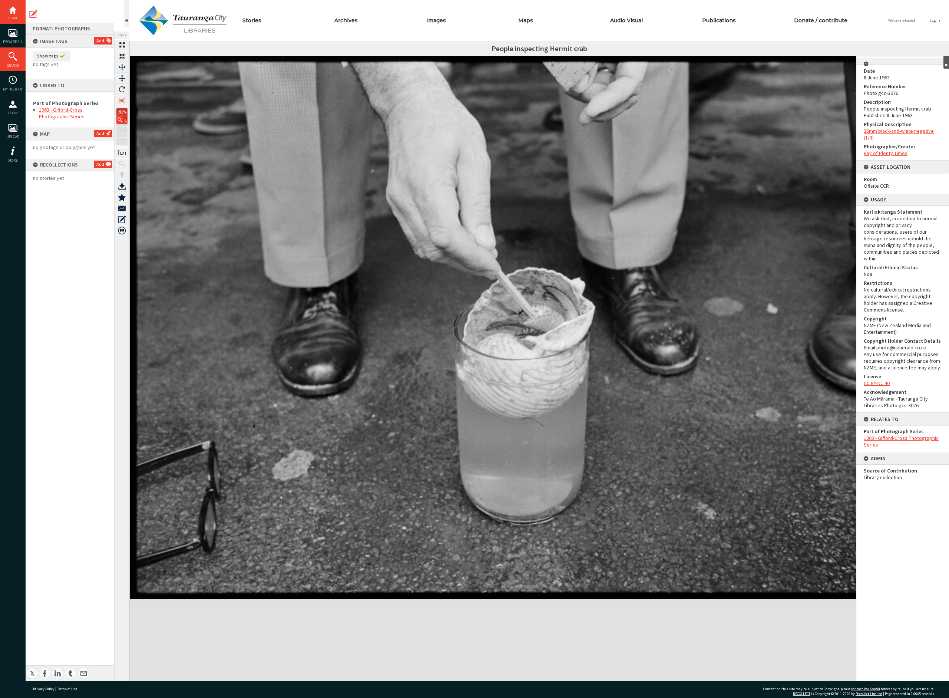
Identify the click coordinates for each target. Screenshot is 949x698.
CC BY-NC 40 (877, 383)
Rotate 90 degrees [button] (122, 89)
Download (122, 186)
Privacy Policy (43, 689)
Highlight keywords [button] (122, 175)
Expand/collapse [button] (946, 62)
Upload (12, 136)
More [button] (12, 160)
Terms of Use (67, 689)
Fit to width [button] (122, 67)
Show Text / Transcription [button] (122, 152)
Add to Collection (122, 197)
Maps (525, 20)
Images (436, 20)
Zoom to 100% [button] (122, 100)
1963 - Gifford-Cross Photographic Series (62, 113)
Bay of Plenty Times (885, 153)
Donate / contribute (820, 20)
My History (13, 89)
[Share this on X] (32, 669)
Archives (346, 20)
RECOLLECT (801, 693)
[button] (122, 119)
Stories (251, 20)
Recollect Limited (869, 693)
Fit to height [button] (122, 78)
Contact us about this (122, 208)
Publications (719, 20)
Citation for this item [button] (122, 230)
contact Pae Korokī (865, 689)
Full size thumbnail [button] (122, 44)
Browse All (13, 41)
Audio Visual (626, 20)
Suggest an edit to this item (33, 14)
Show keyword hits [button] (122, 163)
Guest (910, 20)
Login (13, 113)
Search (13, 65)
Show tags (47, 56)
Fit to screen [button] (122, 56)
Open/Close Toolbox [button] (126, 13)
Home (13, 18)
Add (100, 40)
